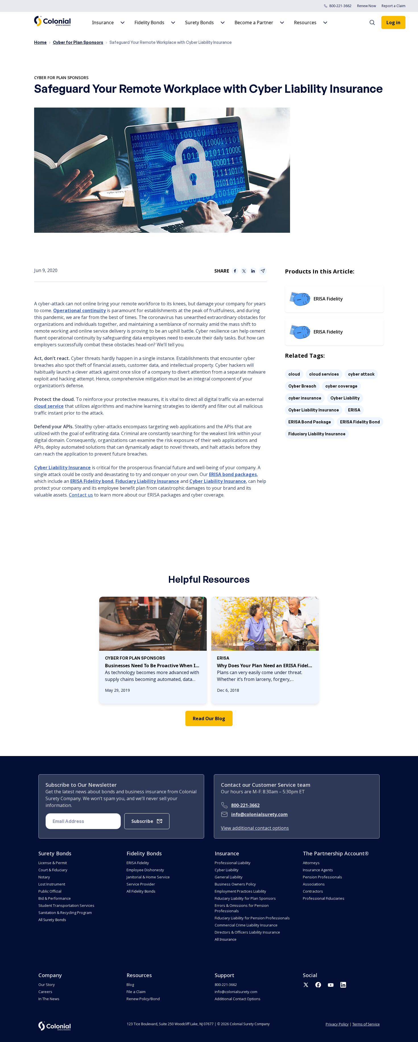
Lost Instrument (51, 884)
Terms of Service (366, 1024)
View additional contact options (255, 828)
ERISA (354, 409)
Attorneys (311, 862)
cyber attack (361, 374)
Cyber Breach (302, 386)
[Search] (375, 22)
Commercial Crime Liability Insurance (246, 925)
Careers (45, 991)
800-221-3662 (340, 5)
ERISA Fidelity (138, 862)
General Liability (229, 877)
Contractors (313, 891)
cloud (294, 374)
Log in (393, 22)
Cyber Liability (345, 398)
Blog (130, 984)
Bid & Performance (54, 898)
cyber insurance (304, 398)
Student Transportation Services (66, 905)
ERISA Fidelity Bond (360, 421)
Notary (44, 877)
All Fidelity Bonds (141, 891)
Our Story (46, 984)
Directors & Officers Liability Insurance (247, 932)
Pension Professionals (322, 877)
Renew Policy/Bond (143, 998)
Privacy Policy (337, 1024)
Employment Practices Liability (240, 891)
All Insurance (225, 939)
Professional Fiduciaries (323, 898)
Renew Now (366, 5)
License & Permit (52, 862)
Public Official (49, 891)
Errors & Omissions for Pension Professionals (242, 908)
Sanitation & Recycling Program (65, 912)
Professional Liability (233, 862)
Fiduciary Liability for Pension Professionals (252, 917)
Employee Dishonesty (145, 869)
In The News (48, 998)
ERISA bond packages (233, 474)
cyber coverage (341, 386)
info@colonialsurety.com (259, 814)
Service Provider (141, 884)
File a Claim (136, 991)
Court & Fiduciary (52, 869)
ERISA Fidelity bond (91, 481)
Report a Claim (393, 5)
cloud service (49, 406)
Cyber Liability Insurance (62, 467)
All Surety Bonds (52, 919)
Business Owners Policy (235, 884)
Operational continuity (79, 310)
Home (40, 42)
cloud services (324, 374)
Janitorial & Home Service (148, 877)
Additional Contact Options (237, 998)
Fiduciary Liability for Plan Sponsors (245, 898)
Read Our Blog (209, 718)
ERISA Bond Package (309, 421)
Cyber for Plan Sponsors (78, 42)
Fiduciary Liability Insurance (147, 481)
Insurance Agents (318, 869)
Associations (314, 884)
